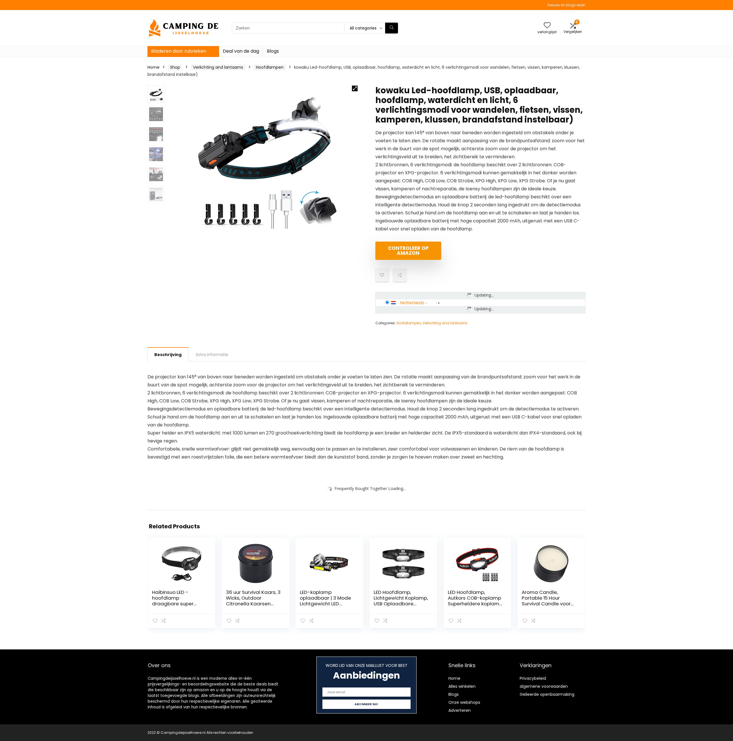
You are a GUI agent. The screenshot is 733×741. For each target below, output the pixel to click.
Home (153, 67)
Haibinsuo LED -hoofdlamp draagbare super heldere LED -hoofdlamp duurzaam (178, 604)
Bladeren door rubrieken (178, 51)
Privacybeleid (533, 678)
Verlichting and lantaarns (218, 67)
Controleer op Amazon (408, 250)
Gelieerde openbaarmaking (547, 694)
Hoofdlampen (269, 67)
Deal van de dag (241, 51)
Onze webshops (464, 702)
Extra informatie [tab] (212, 354)
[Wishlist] (547, 25)
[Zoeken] (391, 28)
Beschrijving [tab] (168, 354)
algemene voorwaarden (544, 686)
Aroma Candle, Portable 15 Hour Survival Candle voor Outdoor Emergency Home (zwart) (546, 604)
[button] (355, 88)
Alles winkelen (462, 686)
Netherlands (412, 302)
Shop (175, 67)
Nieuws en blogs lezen (566, 5)
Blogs (273, 51)
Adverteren (459, 710)
